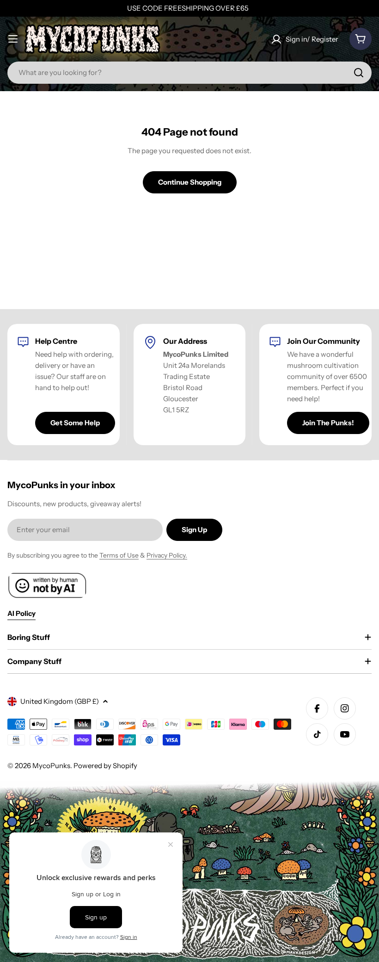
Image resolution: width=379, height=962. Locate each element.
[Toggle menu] (12, 38)
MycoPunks (51, 765)
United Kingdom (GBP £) (59, 701)
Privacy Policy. (167, 555)
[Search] (358, 72)
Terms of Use (119, 555)
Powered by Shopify (105, 765)
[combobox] (189, 73)
